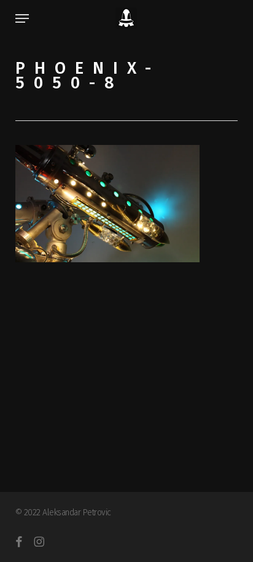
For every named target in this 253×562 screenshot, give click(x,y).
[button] (22, 18)
